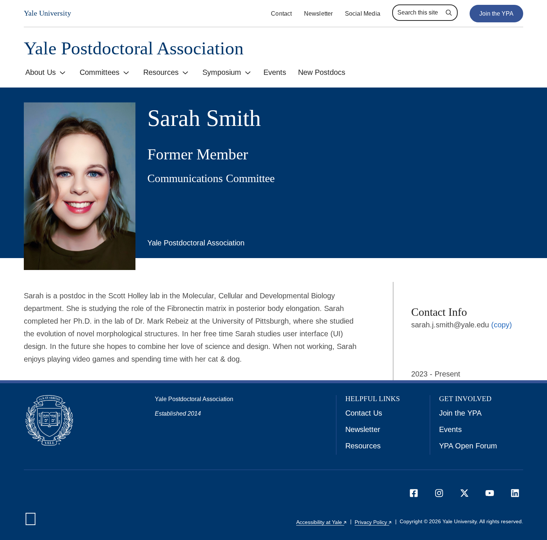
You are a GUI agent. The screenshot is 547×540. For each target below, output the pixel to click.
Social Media (362, 13)
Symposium (221, 72)
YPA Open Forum (468, 446)
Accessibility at (321, 522)
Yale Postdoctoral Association (134, 48)
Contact (281, 13)
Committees (99, 72)
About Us (40, 72)
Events (274, 72)
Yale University (47, 13)
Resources (161, 72)
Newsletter (318, 13)
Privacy (373, 522)
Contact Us (363, 413)
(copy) (501, 325)
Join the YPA (496, 13)
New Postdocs (321, 72)
